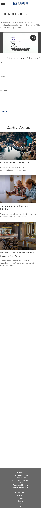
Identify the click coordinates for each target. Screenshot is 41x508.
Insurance (20, 504)
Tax (20, 506)
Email (2, 76)
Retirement (20, 495)
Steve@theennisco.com (20, 487)
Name (2, 62)
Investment (20, 498)
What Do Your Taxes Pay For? (15, 162)
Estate (20, 501)
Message (3, 90)
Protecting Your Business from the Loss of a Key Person (17, 254)
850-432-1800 (23, 475)
